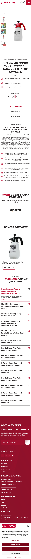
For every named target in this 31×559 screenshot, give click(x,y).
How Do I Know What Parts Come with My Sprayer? (11, 349)
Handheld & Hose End (17, 58)
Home (3, 58)
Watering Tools (5, 469)
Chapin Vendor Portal (7, 489)
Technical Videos (6, 479)
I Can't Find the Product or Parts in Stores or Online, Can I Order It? (12, 306)
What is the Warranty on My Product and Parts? (11, 315)
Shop (7, 58)
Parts (3, 471)
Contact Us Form (6, 492)
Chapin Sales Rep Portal (8, 487)
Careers (3, 502)
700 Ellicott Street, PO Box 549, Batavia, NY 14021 (16, 518)
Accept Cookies (15, 544)
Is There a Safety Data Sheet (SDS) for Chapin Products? (11, 364)
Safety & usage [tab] (15, 116)
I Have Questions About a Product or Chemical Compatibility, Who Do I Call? (11, 291)
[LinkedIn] (21, 96)
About (3, 499)
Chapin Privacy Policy (18, 557)
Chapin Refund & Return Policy (10, 484)
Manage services (15, 540)
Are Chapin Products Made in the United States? (12, 357)
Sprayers (4, 463)
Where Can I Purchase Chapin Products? (12, 372)
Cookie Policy (10, 557)
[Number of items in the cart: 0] (21, 2)
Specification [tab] (15, 111)
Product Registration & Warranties (11, 481)
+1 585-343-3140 (7, 515)
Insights (3, 505)
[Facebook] (8, 96)
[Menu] (28, 2)
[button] (28, 526)
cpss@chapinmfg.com (6, 299)
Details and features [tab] (15, 106)
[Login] (24, 2)
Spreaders (4, 466)
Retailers (4, 507)
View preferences (15, 553)
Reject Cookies (16, 549)
